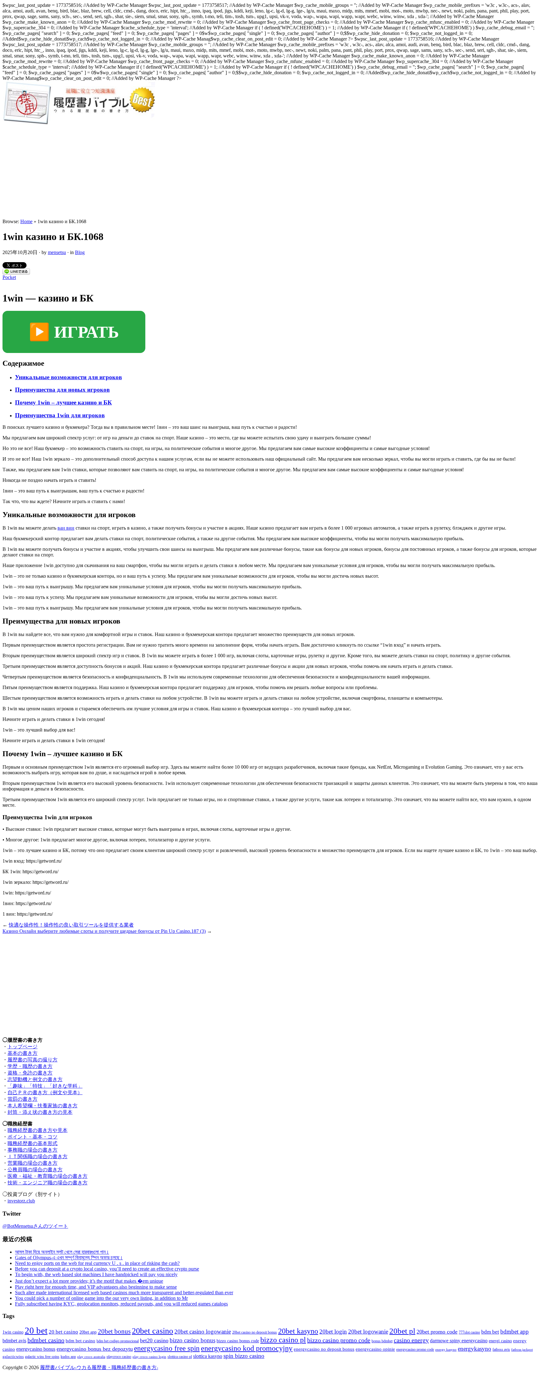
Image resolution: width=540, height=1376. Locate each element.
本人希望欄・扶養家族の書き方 (43, 1105)
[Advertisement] (270, 172)
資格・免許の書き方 (30, 1072)
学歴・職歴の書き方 (30, 1066)
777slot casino (469, 1332)
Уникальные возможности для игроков (68, 377)
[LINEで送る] (16, 273)
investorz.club (21, 1200)
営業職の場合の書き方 (33, 1163)
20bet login (333, 1331)
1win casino (12, 1331)
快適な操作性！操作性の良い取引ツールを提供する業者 (71, 925)
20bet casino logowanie (202, 1331)
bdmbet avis (14, 1340)
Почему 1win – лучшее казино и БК (63, 402)
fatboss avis (501, 1350)
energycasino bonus (35, 1349)
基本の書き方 (23, 1053)
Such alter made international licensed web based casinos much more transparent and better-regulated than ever (124, 1292)
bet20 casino (154, 1340)
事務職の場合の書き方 (33, 1150)
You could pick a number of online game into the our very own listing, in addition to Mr (101, 1298)
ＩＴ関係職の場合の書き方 (38, 1156)
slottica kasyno (207, 1356)
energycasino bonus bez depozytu (95, 1349)
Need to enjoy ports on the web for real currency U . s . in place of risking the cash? (97, 1263)
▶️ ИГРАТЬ (74, 332)
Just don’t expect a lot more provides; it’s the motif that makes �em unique (89, 1281)
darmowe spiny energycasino (459, 1340)
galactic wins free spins (42, 1357)
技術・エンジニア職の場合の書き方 (48, 1182)
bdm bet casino (80, 1340)
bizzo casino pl (283, 1340)
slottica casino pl (180, 1357)
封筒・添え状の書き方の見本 (40, 1112)
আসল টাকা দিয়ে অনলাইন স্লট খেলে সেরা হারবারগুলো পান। (62, 1252)
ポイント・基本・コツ (33, 1136)
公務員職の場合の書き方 (35, 1169)
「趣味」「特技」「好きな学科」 (45, 1086)
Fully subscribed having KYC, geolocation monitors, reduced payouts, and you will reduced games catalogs (121, 1303)
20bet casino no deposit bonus (254, 1332)
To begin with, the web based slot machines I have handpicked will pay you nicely (96, 1274)
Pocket (9, 277)
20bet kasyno (298, 1331)
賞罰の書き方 (23, 1099)
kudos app (68, 1357)
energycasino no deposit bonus (324, 1349)
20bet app (88, 1331)
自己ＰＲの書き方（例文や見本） (45, 1092)
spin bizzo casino (243, 1356)
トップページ (23, 1046)
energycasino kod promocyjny (246, 1348)
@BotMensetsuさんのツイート (35, 1226)
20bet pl (402, 1331)
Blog (80, 252)
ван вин (66, 528)
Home (26, 221)
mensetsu (57, 252)
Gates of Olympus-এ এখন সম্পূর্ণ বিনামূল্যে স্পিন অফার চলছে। (69, 1257)
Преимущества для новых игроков (62, 389)
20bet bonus (114, 1331)
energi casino (500, 1340)
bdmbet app (514, 1331)
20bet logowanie (368, 1331)
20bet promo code (437, 1332)
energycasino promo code (415, 1350)
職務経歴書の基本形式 (33, 1143)
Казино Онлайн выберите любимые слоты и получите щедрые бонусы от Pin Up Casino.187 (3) (104, 931)
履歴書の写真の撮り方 (33, 1059)
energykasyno (474, 1348)
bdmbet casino (46, 1340)
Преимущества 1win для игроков (60, 415)
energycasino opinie (375, 1349)
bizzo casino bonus (192, 1340)
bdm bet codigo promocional (118, 1341)
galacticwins (13, 1356)
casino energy (411, 1340)
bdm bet (490, 1332)
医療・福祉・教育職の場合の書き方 (48, 1176)
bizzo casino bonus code (238, 1340)
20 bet (36, 1330)
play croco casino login (149, 1357)
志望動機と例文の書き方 (35, 1079)
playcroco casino (119, 1357)
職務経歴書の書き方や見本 (38, 1130)
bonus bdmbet (382, 1341)
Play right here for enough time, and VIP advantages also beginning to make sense (96, 1287)
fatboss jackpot (522, 1349)
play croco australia (91, 1357)
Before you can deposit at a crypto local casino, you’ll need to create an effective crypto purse (107, 1268)
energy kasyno (446, 1349)
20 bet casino (63, 1332)
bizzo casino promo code (338, 1340)
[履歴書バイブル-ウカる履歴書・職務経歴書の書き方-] (78, 123)
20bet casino (152, 1330)
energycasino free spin (167, 1348)
